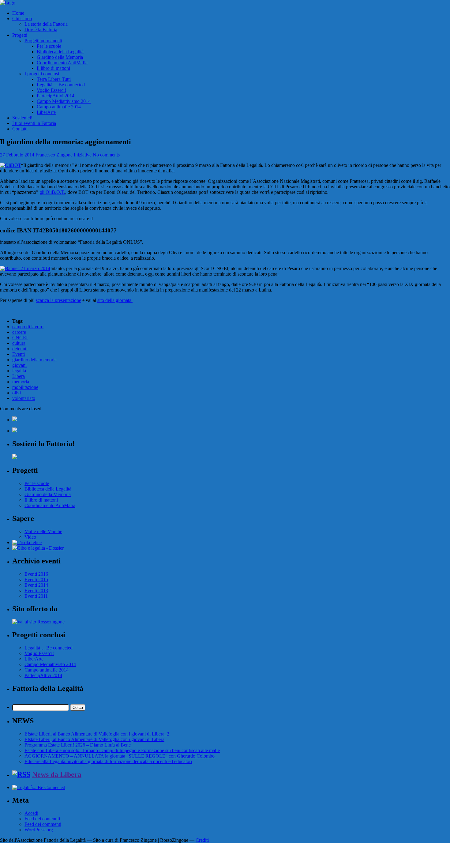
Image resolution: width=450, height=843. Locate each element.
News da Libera (56, 774)
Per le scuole (49, 46)
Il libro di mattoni (53, 68)
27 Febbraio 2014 (17, 154)
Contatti (20, 128)
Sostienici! (22, 117)
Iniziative (83, 154)
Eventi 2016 (36, 574)
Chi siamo (22, 18)
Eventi (18, 354)
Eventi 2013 (36, 590)
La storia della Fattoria (46, 24)
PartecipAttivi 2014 (55, 95)
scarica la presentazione (58, 300)
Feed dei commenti (42, 824)
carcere (19, 332)
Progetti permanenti (43, 40)
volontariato (23, 398)
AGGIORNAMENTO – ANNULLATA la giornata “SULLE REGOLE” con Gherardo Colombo (119, 755)
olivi (16, 392)
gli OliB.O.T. (52, 192)
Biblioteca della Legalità (60, 51)
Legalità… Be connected (61, 84)
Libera (18, 376)
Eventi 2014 (36, 585)
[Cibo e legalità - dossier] (38, 548)
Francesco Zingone (54, 154)
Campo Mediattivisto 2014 (50, 664)
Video (30, 537)
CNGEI (20, 337)
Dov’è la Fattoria (40, 29)
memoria (20, 381)
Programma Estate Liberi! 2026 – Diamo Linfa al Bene (77, 744)
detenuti (20, 348)
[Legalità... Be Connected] (38, 787)
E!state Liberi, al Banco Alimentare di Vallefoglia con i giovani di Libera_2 (96, 733)
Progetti (19, 35)
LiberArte (46, 112)
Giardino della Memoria (60, 57)
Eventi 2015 (36, 579)
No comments (106, 154)
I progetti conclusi (41, 73)
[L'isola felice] (27, 542)
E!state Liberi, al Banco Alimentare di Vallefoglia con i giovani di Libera (94, 739)
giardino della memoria (34, 359)
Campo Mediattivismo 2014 (64, 101)
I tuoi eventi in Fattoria (34, 123)
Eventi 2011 (36, 596)
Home (18, 13)
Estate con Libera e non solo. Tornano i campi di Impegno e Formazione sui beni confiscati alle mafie (122, 750)
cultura (18, 343)
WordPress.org (38, 829)
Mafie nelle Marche (43, 531)
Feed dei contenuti (42, 818)
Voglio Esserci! (51, 90)
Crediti (202, 840)
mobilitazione (25, 387)
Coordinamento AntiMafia (62, 62)
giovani (19, 365)
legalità (19, 370)
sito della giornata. (115, 300)
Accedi (31, 813)
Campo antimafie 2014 (59, 106)
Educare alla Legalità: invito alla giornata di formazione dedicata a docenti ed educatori (108, 761)
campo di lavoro (27, 326)
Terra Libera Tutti (54, 79)
